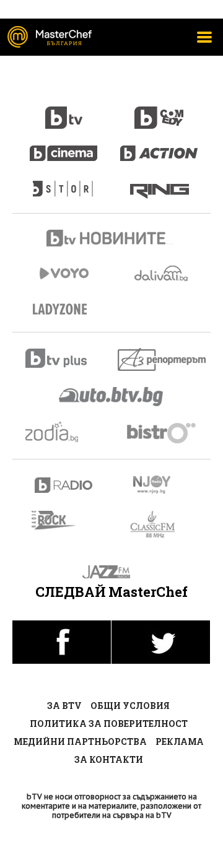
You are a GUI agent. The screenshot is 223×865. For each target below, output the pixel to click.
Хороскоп (64, 432)
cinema (64, 147)
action (159, 147)
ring (159, 183)
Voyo (64, 273)
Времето (162, 273)
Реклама (179, 741)
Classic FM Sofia (159, 525)
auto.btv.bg (111, 396)
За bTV (64, 705)
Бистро (162, 432)
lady (64, 183)
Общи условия (130, 705)
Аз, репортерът (163, 359)
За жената (64, 309)
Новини (111, 239)
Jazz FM (111, 571)
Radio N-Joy (162, 484)
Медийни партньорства (80, 741)
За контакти (108, 759)
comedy (159, 111)
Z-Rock (61, 520)
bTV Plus (64, 358)
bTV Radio (64, 485)
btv (63, 111)
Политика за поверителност (109, 723)
